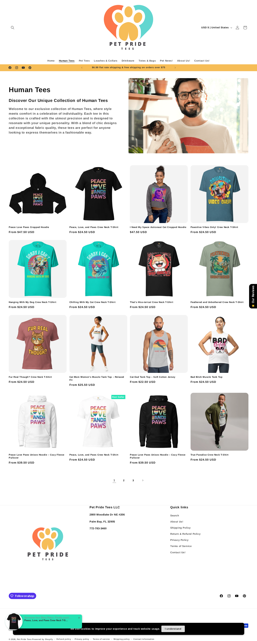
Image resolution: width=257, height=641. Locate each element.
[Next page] (143, 480)
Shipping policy (121, 639)
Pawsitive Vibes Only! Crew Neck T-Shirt (214, 227)
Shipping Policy (180, 527)
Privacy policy (82, 639)
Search (174, 515)
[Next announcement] (175, 67)
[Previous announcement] (82, 67)
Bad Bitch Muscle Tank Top (207, 377)
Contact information (143, 639)
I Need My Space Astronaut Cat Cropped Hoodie (158, 227)
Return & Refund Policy (185, 533)
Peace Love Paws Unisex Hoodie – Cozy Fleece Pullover (36, 456)
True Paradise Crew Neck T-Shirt (210, 454)
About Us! (176, 521)
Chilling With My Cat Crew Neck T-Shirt (92, 302)
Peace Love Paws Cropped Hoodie (29, 227)
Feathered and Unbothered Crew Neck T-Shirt (217, 302)
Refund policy (63, 639)
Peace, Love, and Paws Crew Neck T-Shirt (93, 227)
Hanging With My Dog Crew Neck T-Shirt (32, 302)
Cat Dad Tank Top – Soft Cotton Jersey (152, 377)
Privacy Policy (179, 540)
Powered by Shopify (42, 639)
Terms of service (101, 639)
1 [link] (114, 480)
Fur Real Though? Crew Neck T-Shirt (30, 377)
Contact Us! (178, 552)
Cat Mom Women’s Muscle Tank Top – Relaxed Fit (96, 378)
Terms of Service (181, 546)
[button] (12, 27)
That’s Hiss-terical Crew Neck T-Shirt (151, 302)
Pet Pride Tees (24, 639)
